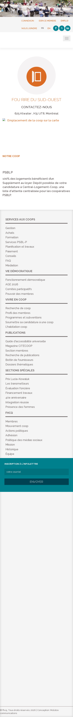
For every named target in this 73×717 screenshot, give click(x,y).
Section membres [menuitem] (16, 350)
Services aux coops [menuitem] (20, 219)
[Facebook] (56, 28)
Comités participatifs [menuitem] (18, 289)
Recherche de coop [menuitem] (18, 308)
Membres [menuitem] (11, 421)
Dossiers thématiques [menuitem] (19, 364)
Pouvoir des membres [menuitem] (19, 293)
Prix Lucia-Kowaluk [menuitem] (17, 379)
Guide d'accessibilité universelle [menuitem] (25, 341)
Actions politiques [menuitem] (16, 430)
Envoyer (36, 481)
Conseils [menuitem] (10, 256)
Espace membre (47, 20)
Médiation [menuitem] (11, 265)
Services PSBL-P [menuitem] (16, 242)
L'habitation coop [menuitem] (16, 326)
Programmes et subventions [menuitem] (23, 317)
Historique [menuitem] (11, 449)
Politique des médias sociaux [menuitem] (23, 440)
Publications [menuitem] (15, 332)
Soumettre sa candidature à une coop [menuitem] (29, 322)
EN (49, 28)
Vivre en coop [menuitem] (15, 299)
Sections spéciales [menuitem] (19, 370)
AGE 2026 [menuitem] (11, 284)
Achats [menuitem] (9, 232)
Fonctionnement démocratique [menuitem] (25, 279)
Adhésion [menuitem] (11, 435)
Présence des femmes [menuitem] (20, 407)
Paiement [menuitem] (11, 251)
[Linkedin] (67, 28)
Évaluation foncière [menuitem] (17, 388)
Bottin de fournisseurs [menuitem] (19, 360)
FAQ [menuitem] (8, 260)
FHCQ (19, 40)
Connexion (27, 20)
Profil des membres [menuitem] (17, 313)
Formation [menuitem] (11, 237)
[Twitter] (62, 28)
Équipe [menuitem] (9, 454)
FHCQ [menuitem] (9, 412)
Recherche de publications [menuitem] (22, 355)
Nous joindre (29, 28)
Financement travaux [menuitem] (18, 393)
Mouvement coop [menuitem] (16, 426)
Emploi (64, 20)
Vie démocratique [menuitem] (18, 271)
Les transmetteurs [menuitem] (17, 383)
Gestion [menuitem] (10, 228)
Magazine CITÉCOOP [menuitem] (18, 346)
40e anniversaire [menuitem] (15, 397)
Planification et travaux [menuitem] (19, 246)
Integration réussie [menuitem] (17, 402)
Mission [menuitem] (10, 444)
